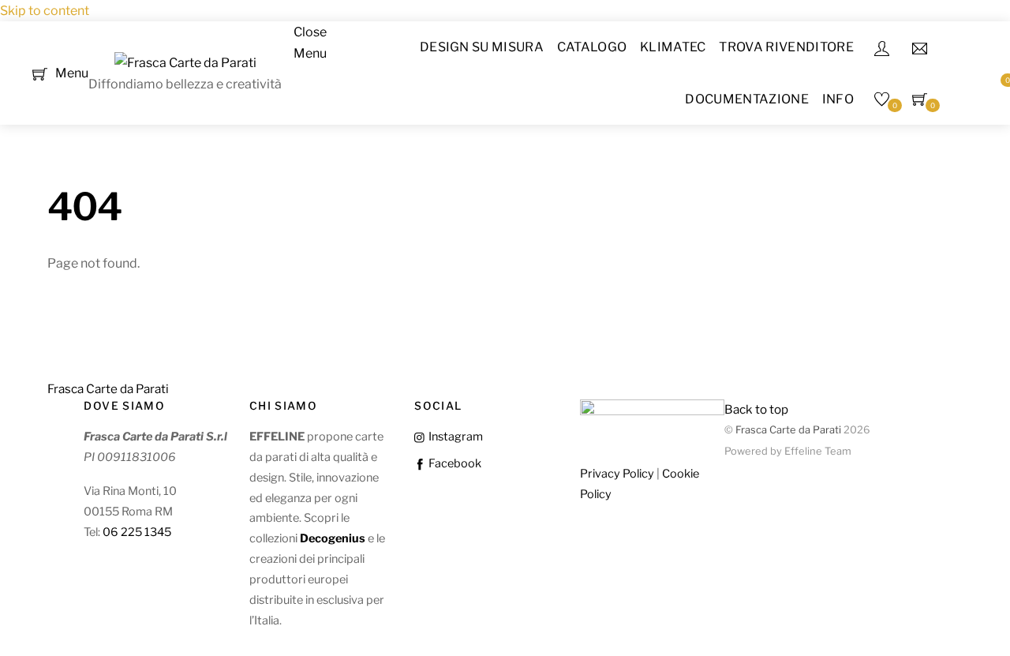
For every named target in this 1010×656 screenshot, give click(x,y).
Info (838, 99)
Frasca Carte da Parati (788, 430)
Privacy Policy (617, 474)
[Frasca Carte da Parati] (185, 62)
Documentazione (746, 99)
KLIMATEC (673, 46)
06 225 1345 (137, 532)
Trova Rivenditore (786, 46)
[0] (39, 72)
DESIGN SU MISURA (482, 46)
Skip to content (44, 10)
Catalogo (592, 46)
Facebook (453, 463)
